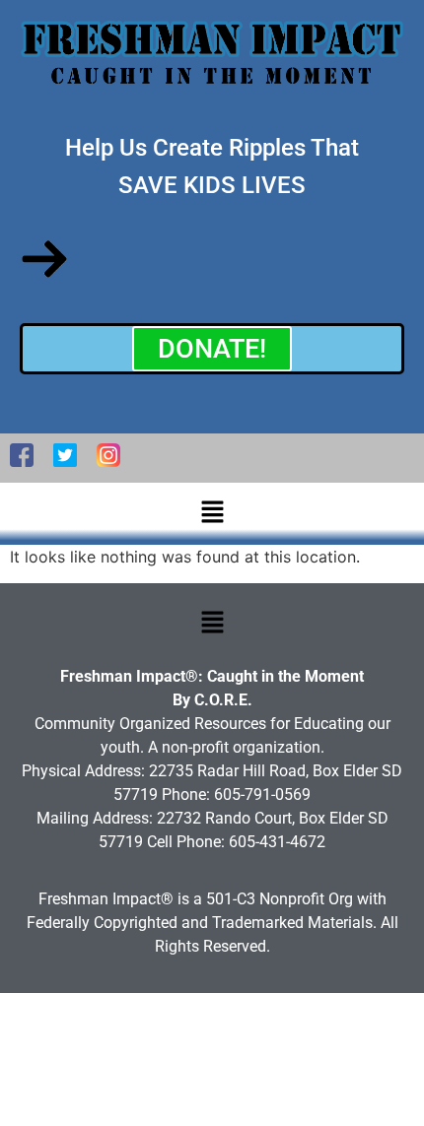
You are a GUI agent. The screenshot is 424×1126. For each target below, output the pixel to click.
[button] (212, 514)
